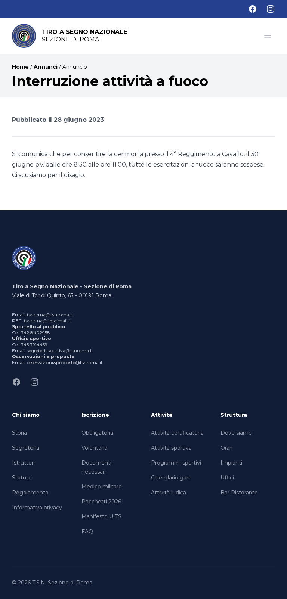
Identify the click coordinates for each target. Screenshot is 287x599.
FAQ (87, 531)
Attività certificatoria (177, 432)
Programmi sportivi (176, 462)
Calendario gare (171, 477)
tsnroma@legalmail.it (47, 320)
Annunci (46, 66)
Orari (226, 447)
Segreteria (25, 447)
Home (20, 66)
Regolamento (30, 492)
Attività (161, 415)
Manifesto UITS (101, 516)
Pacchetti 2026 (101, 501)
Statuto (22, 477)
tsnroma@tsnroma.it (50, 314)
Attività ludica (168, 492)
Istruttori (23, 462)
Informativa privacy (37, 507)
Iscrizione (95, 415)
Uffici (227, 477)
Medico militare (101, 486)
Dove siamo (236, 432)
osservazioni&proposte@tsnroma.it (65, 362)
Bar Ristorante (239, 492)
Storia (19, 432)
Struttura (233, 415)
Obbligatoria (97, 432)
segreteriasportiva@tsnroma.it (60, 350)
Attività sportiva (171, 447)
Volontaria (94, 447)
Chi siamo (26, 415)
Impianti (231, 462)
